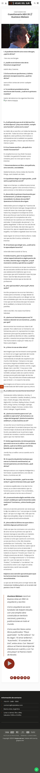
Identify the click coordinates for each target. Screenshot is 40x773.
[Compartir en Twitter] (18, 677)
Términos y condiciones (28, 735)
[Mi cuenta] (6, 3)
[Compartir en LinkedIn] (28, 677)
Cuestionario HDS (20, 12)
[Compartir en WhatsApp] (11, 677)
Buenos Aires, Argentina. (12, 709)
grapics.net (20, 740)
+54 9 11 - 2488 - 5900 (11, 701)
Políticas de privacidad (11, 735)
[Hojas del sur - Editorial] (20, 3)
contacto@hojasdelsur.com (13, 705)
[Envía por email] (21, 677)
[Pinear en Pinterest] (25, 677)
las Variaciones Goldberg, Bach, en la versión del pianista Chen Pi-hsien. (20, 585)
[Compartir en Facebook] (14, 677)
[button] (2, 3)
